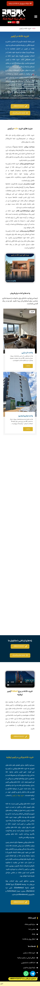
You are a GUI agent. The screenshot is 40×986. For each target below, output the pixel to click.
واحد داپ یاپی (27, 352)
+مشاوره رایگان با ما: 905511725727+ (22, 979)
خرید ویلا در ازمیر (18, 795)
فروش (32, 312)
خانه (34, 28)
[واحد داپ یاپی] (20, 331)
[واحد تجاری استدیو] (20, 394)
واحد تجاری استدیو (25, 416)
